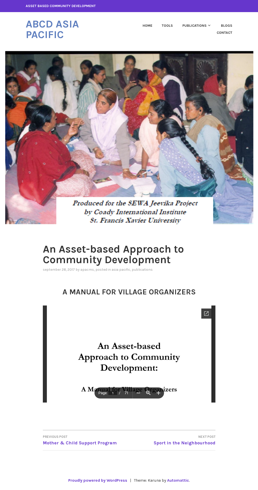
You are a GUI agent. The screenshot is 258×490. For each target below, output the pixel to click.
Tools (167, 25)
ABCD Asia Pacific (52, 29)
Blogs (226, 25)
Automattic (178, 480)
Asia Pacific (121, 269)
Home (147, 25)
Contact (224, 32)
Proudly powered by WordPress (97, 480)
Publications (194, 25)
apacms (87, 269)
